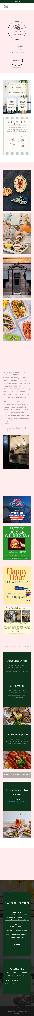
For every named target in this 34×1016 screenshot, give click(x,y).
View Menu (16, 60)
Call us (17, 66)
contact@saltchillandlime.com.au (17, 801)
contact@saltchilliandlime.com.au (18, 984)
